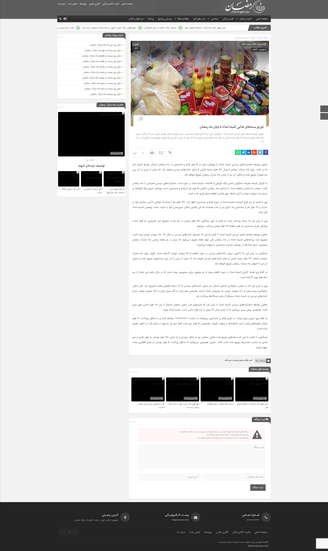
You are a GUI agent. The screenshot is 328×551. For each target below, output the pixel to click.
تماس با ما (72, 4)
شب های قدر (199, 19)
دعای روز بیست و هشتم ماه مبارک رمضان (102, 56)
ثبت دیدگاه (258, 487)
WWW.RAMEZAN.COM (258, 546)
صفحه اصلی (127, 4)
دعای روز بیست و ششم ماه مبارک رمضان (102, 67)
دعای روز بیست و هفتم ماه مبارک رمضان (102, 61)
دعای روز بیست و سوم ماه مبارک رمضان (103, 83)
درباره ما (61, 4)
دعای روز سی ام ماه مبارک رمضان (106, 45)
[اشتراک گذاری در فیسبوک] (265, 152)
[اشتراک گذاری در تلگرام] (243, 152)
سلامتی (214, 19)
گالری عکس (94, 4)
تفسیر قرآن (228, 19)
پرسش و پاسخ (165, 19)
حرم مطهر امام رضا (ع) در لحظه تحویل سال (230, 28)
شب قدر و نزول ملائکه (70, 189)
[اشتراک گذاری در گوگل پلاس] (254, 152)
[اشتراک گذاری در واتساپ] (237, 152)
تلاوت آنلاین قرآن (110, 4)
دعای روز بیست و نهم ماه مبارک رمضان (103, 50)
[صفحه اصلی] (324, 109)
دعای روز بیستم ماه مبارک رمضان (106, 94)
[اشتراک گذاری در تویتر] (260, 152)
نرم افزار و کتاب (136, 19)
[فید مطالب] (75, 532)
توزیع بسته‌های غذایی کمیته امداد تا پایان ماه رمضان (232, 127)
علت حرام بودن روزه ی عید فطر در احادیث (78, 28)
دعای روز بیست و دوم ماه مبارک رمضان (103, 88)
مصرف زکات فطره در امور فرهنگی (186, 28)
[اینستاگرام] (324, 116)
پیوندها (83, 4)
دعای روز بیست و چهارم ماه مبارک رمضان (102, 77)
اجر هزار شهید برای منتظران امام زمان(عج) (116, 190)
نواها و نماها (183, 19)
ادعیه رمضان (245, 19)
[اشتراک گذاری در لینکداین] (248, 152)
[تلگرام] (69, 532)
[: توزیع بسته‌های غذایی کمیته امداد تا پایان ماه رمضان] (161, 152)
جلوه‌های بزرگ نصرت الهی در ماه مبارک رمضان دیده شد (134, 28)
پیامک (151, 19)
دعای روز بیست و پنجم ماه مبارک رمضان (102, 72)
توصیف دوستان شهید (91, 165)
